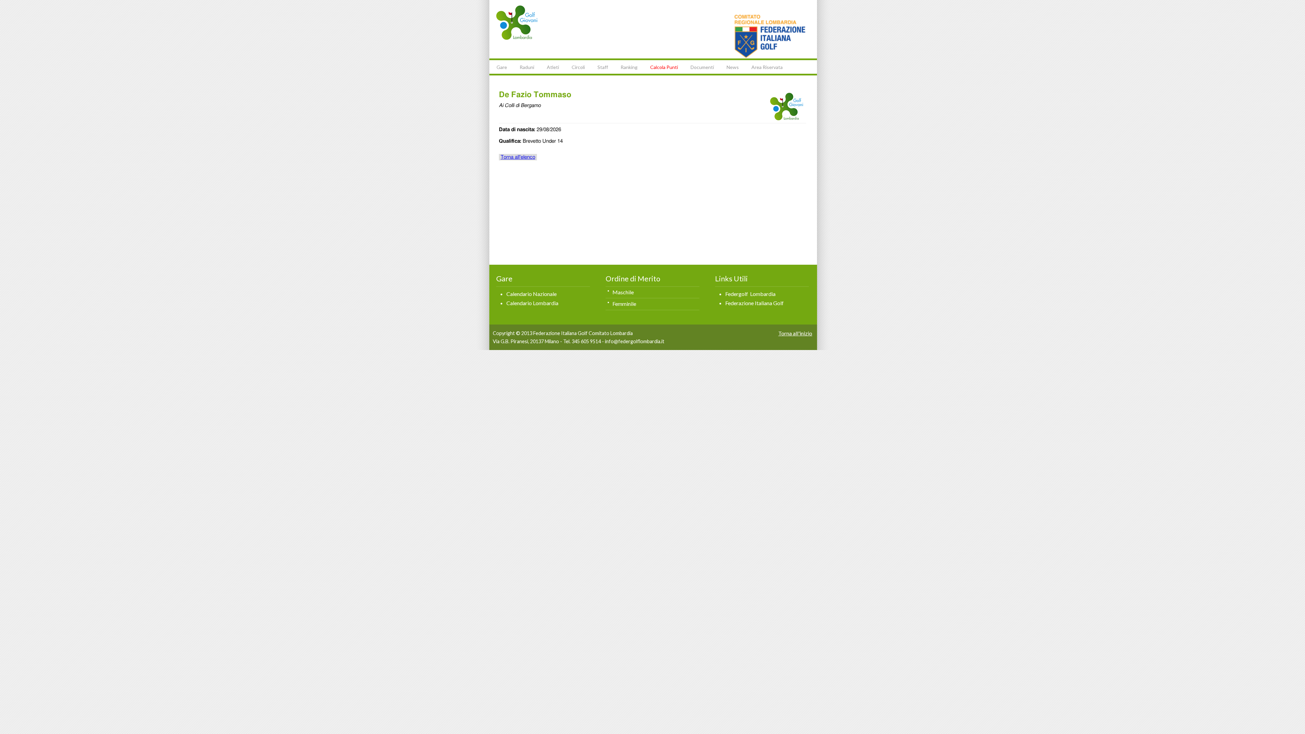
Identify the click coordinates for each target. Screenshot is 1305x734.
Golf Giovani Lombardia (516, 22)
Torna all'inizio (795, 333)
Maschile (623, 292)
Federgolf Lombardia (750, 294)
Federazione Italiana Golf (754, 303)
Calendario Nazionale (531, 294)
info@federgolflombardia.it (634, 341)
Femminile (624, 303)
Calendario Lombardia (532, 303)
